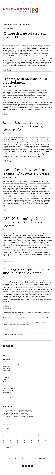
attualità (4, 70)
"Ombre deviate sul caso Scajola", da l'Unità (25, 35)
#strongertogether (6, 361)
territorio (4, 396)
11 (45, 435)
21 (17, 440)
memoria (4, 384)
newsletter (5, 386)
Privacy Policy (29, 470)
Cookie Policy (35, 470)
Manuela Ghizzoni (12, 41)
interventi (4, 379)
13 (10, 437)
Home (22, 2)
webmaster (44, 470)
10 (38, 435)
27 (10, 442)
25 (45, 440)
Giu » (7, 447)
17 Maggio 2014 (5, 69)
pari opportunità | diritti (7, 388)
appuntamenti (5, 368)
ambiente (5, 366)
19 (3, 440)
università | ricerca (6, 397)
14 (17, 437)
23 (31, 440)
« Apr (4, 447)
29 (24, 442)
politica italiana (9, 70)
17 (38, 437)
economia (5, 377)
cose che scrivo (6, 373)
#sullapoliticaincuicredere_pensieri (10, 364)
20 (10, 440)
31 (38, 442)
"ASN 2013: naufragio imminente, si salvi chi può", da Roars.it (24, 222)
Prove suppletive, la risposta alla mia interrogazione (22, 414)
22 (24, 440)
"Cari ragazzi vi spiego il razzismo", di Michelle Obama (26, 271)
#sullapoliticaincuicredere (8, 362)
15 (24, 437)
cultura (7, 114)
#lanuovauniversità (6, 359)
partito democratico (7, 390)
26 (3, 442)
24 (38, 440)
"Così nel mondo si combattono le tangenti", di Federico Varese (27, 171)
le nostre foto (5, 383)
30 (31, 442)
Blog (26, 2)
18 (45, 437)
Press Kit (31, 2)
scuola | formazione (10, 261)
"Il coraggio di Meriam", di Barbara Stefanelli (26, 80)
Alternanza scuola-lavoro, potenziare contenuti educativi (20, 410)
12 (3, 437)
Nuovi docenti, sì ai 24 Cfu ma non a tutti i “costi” (21, 411)
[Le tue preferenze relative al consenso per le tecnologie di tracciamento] (52, 472)
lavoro (4, 381)
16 (31, 437)
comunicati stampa (7, 372)
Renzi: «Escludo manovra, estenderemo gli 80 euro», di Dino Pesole (25, 126)
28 (17, 442)
